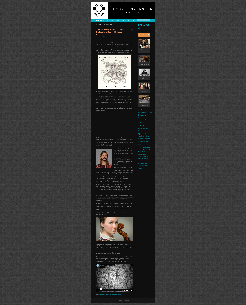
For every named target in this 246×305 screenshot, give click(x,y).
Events (122, 20)
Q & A (140, 147)
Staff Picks (142, 152)
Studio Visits (142, 154)
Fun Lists (145, 118)
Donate (133, 20)
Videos (140, 161)
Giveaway (139, 120)
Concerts (142, 115)
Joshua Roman (142, 126)
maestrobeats (108, 36)
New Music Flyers (144, 136)
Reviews (113, 294)
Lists (149, 126)
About (127, 20)
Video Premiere (143, 158)
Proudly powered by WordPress (123, 300)
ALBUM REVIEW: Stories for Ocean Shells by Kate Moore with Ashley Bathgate (110, 32)
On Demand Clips (108, 294)
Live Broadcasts (143, 128)
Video (112, 20)
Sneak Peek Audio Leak (144, 149)
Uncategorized (143, 156)
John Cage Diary (142, 124)
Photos (117, 20)
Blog (107, 20)
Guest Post (145, 120)
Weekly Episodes (100, 20)
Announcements (145, 112)
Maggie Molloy (100, 39)
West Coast (142, 163)
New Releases (102, 294)
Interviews (141, 122)
